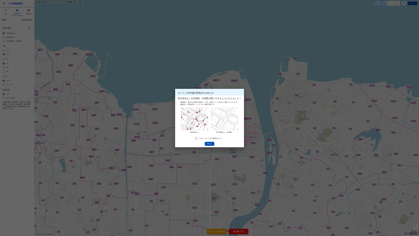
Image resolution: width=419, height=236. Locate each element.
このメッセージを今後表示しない (210, 138)
